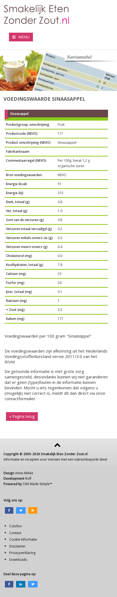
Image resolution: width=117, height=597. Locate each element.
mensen (54, 459)
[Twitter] (21, 510)
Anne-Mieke (24, 473)
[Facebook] (9, 510)
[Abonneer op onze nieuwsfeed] (33, 510)
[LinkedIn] (21, 583)
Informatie (12, 459)
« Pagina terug (22, 416)
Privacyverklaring (22, 552)
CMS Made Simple (36, 484)
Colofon (15, 526)
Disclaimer (17, 546)
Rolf (28, 478)
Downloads (18, 559)
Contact (15, 533)
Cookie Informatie (23, 539)
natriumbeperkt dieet (90, 459)
